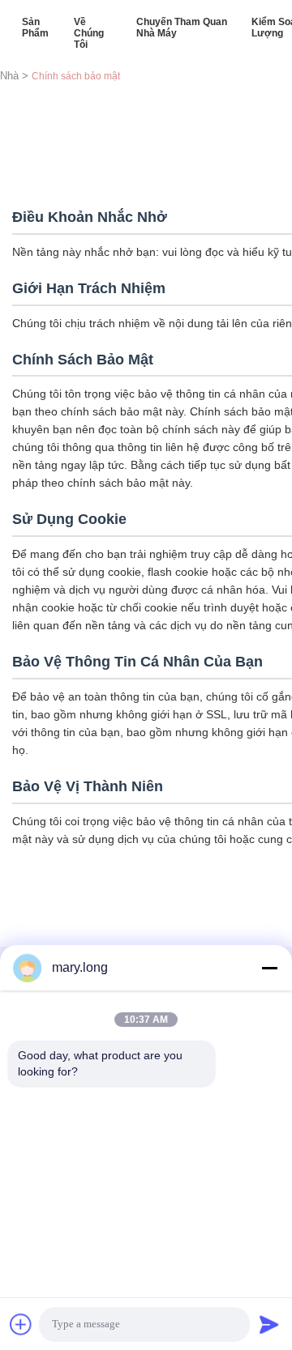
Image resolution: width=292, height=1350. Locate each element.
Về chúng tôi (89, 33)
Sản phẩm (35, 27)
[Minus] (269, 967)
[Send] (269, 1324)
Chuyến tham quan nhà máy (181, 27)
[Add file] (21, 1324)
